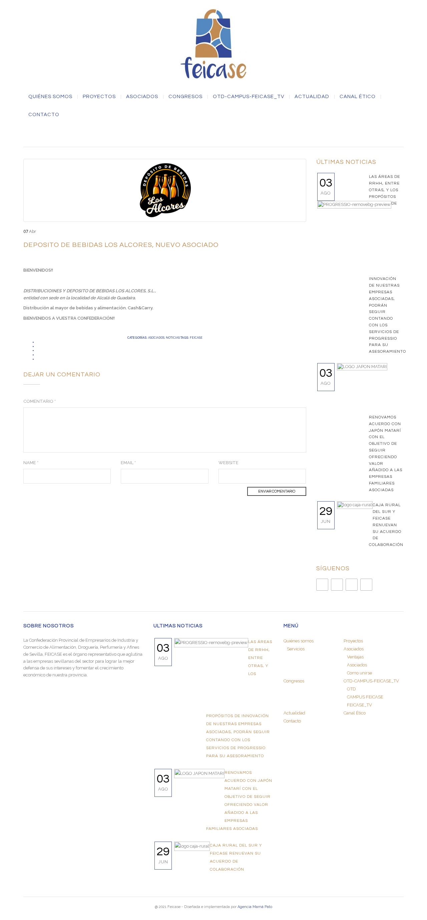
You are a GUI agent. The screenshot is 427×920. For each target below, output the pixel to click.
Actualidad (312, 97)
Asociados (156, 337)
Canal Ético (358, 97)
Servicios (296, 648)
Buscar (213, 134)
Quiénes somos (50, 97)
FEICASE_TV (359, 704)
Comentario (39, 401)
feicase (196, 337)
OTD (351, 688)
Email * (128, 462)
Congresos (185, 97)
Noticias (173, 337)
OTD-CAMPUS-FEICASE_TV (248, 97)
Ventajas (355, 656)
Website (229, 462)
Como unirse (359, 672)
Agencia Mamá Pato (255, 907)
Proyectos (99, 97)
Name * (30, 462)
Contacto (43, 115)
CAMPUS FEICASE (365, 696)
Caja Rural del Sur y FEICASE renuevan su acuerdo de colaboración (386, 525)
